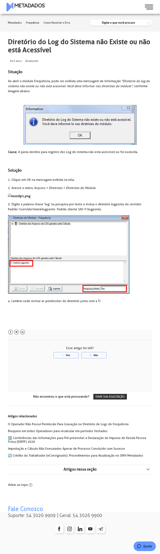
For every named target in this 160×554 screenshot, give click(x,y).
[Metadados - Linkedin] (80, 529)
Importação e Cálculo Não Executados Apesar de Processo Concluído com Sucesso (66, 449)
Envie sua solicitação (110, 396)
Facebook (10, 332)
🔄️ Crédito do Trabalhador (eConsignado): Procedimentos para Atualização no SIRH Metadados (75, 455)
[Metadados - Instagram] (69, 529)
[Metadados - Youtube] (90, 529)
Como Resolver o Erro (57, 22)
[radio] (66, 355)
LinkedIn (22, 332)
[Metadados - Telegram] (101, 529)
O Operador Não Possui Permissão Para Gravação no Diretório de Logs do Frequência (68, 424)
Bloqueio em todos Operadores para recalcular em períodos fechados (58, 431)
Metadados (15, 22)
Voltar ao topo (18, 485)
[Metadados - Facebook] (59, 529)
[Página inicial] (26, 7)
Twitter (16, 332)
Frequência (32, 22)
